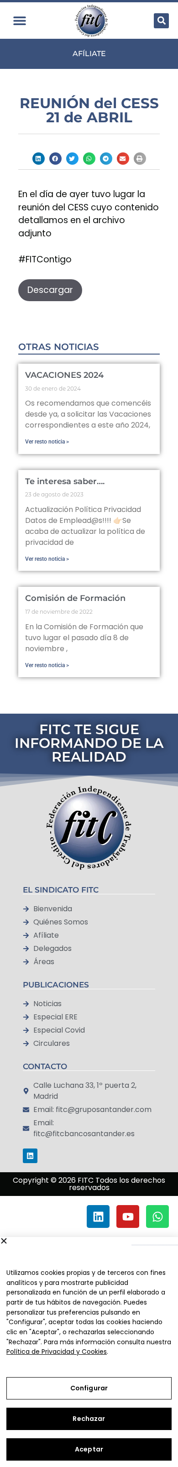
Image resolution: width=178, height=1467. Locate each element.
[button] (19, 20)
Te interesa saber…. (65, 481)
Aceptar (89, 1449)
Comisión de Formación (75, 598)
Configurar (89, 1388)
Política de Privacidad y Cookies (56, 1351)
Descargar (50, 290)
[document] (89, 1216)
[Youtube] (127, 1216)
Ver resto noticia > (47, 442)
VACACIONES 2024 (64, 375)
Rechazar (89, 1418)
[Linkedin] (30, 1156)
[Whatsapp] (157, 1216)
